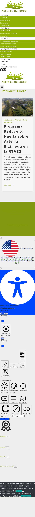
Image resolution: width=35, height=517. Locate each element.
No (20, 491)
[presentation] (17, 107)
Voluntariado (4, 36)
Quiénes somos (5, 25)
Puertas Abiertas (5, 31)
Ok (17, 491)
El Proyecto (4, 18)
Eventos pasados (5, 57)
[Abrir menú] (2, 87)
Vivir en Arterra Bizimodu (8, 33)
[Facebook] (1, 69)
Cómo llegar (5, 59)
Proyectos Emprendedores (9, 41)
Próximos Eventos (6, 51)
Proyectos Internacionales (8, 46)
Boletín (3, 64)
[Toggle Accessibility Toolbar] (0, 238)
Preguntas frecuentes (9, 67)
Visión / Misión (5, 20)
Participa (2, 447)
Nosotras (3, 436)
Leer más (9, 185)
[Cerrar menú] (0, 433)
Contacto (4, 62)
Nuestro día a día (5, 54)
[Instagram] (4, 69)
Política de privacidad (17, 225)
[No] (23, 491)
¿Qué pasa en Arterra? (12, 120)
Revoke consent (25, 496)
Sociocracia (4, 23)
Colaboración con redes (8, 44)
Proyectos (3, 457)
